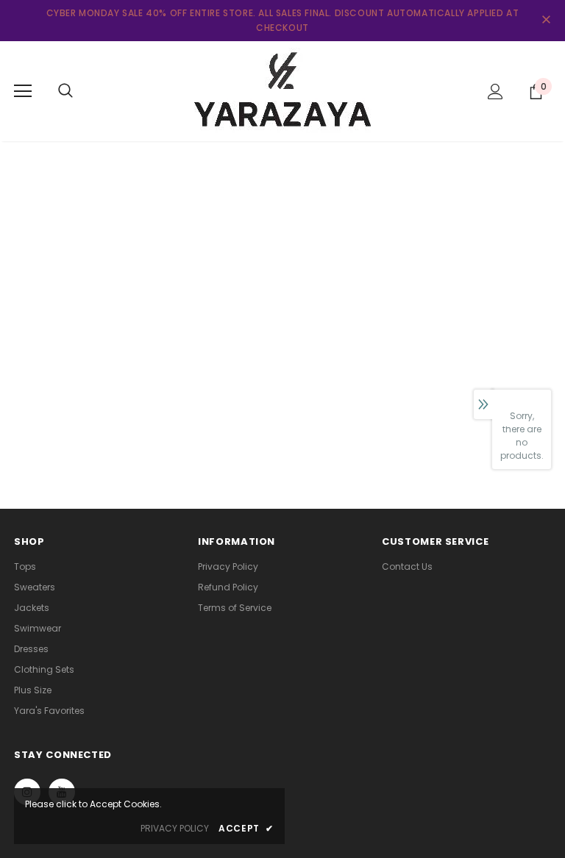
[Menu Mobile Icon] (23, 91)
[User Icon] (495, 91)
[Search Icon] (65, 91)
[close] (546, 20)
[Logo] (282, 90)
